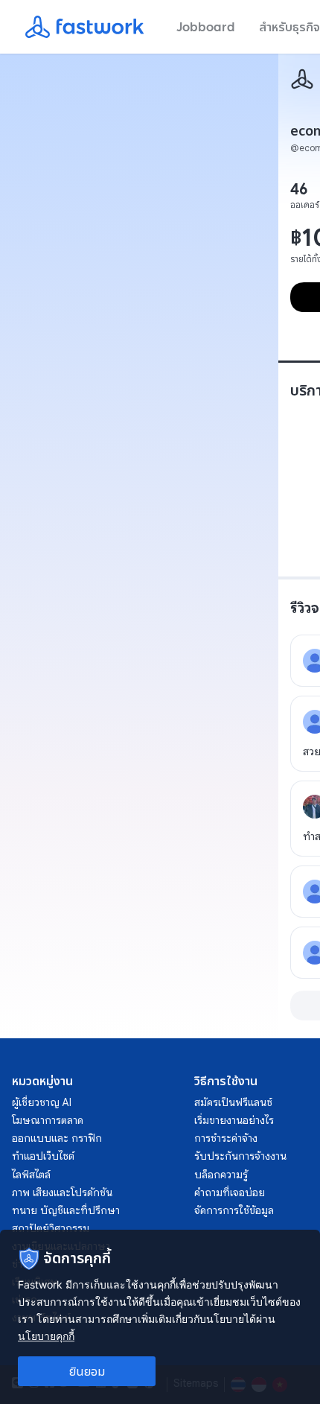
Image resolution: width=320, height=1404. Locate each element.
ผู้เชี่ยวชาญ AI (41, 1102)
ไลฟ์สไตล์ (31, 1175)
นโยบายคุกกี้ (46, 1336)
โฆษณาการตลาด (47, 1120)
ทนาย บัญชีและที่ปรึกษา (66, 1210)
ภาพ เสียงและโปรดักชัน (62, 1192)
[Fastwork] (302, 79)
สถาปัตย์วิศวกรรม (50, 1228)
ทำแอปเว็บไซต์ (43, 1156)
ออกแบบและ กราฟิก (57, 1138)
